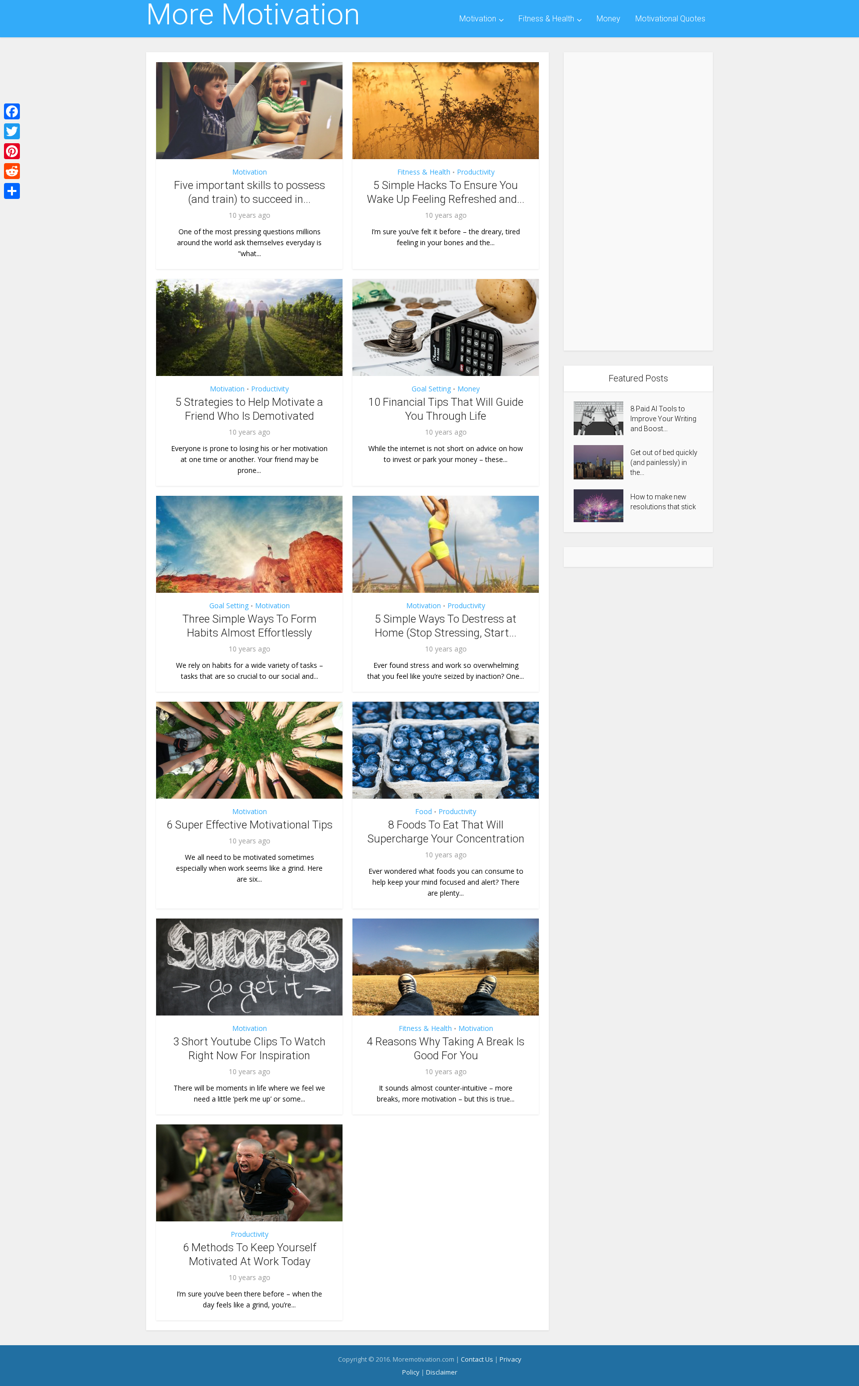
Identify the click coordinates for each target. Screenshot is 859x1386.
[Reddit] (12, 171)
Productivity (476, 172)
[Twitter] (12, 131)
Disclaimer (441, 1372)
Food (423, 811)
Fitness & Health (546, 18)
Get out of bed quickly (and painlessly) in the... (663, 462)
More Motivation (253, 14)
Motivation (477, 18)
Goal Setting (431, 388)
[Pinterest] (12, 151)
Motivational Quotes (670, 18)
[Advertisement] (638, 201)
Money (608, 18)
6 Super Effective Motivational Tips (250, 825)
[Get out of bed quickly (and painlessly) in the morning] (602, 462)
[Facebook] (12, 111)
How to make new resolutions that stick (663, 502)
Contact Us (477, 1359)
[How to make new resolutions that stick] (602, 506)
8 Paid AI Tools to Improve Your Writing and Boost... (663, 419)
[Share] (12, 191)
